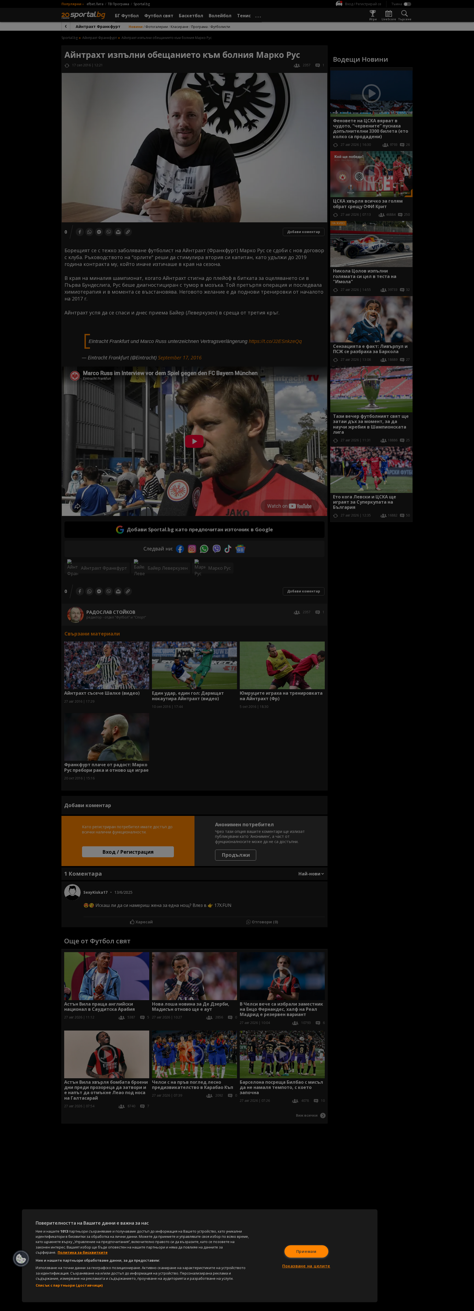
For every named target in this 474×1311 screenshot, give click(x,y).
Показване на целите (306, 1266)
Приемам (306, 1251)
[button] (21, 1258)
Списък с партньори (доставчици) (69, 1285)
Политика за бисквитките (83, 1252)
